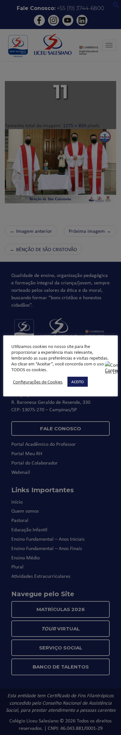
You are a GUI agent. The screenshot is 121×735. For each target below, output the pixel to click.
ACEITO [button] (77, 381)
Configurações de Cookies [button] (38, 382)
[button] (116, 6)
